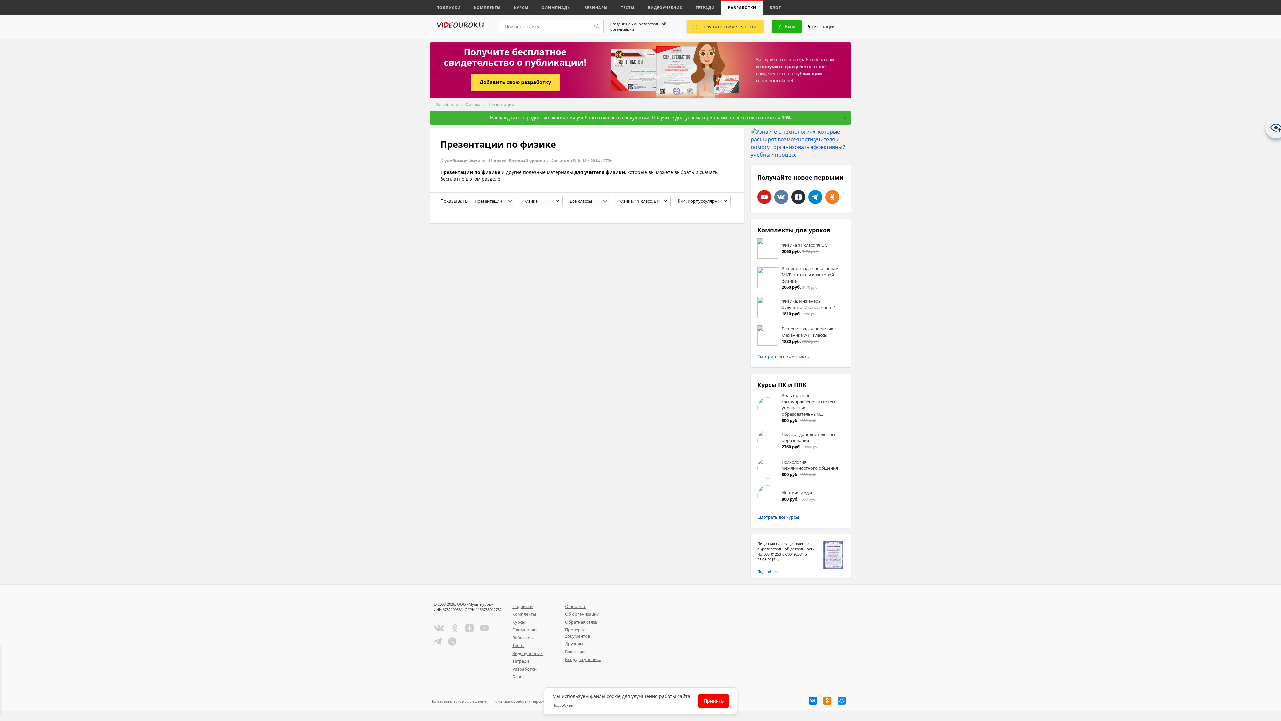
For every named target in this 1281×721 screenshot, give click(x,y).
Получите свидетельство (728, 26)
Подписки (448, 7)
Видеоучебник (665, 7)
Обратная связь (581, 622)
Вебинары (596, 7)
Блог (775, 7)
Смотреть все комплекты (783, 356)
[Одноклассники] (827, 701)
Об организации (582, 614)
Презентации (500, 104)
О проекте (575, 606)
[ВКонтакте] (813, 701)
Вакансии (575, 652)
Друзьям (574, 644)
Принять (714, 701)
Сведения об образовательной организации (638, 26)
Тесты (627, 7)
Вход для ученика (583, 659)
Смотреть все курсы (778, 517)
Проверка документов (577, 633)
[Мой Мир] (842, 701)
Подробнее (767, 571)
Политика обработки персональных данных (532, 701)
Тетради (705, 7)
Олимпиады (556, 7)
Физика (472, 104)
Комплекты (487, 7)
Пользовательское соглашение (458, 701)
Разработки (742, 7)
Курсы (521, 7)
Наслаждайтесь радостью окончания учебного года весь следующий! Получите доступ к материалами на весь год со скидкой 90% (640, 117)
